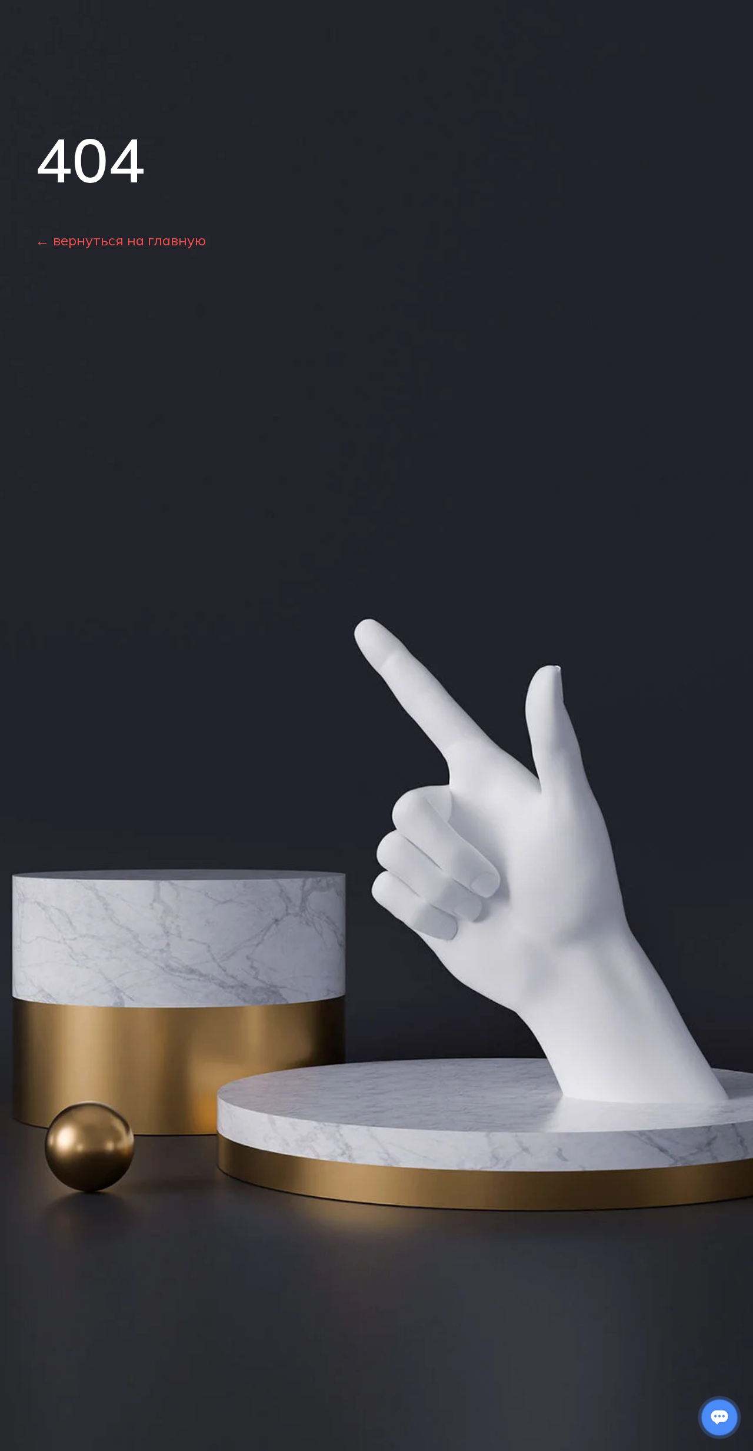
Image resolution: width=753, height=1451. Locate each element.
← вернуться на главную (120, 240)
